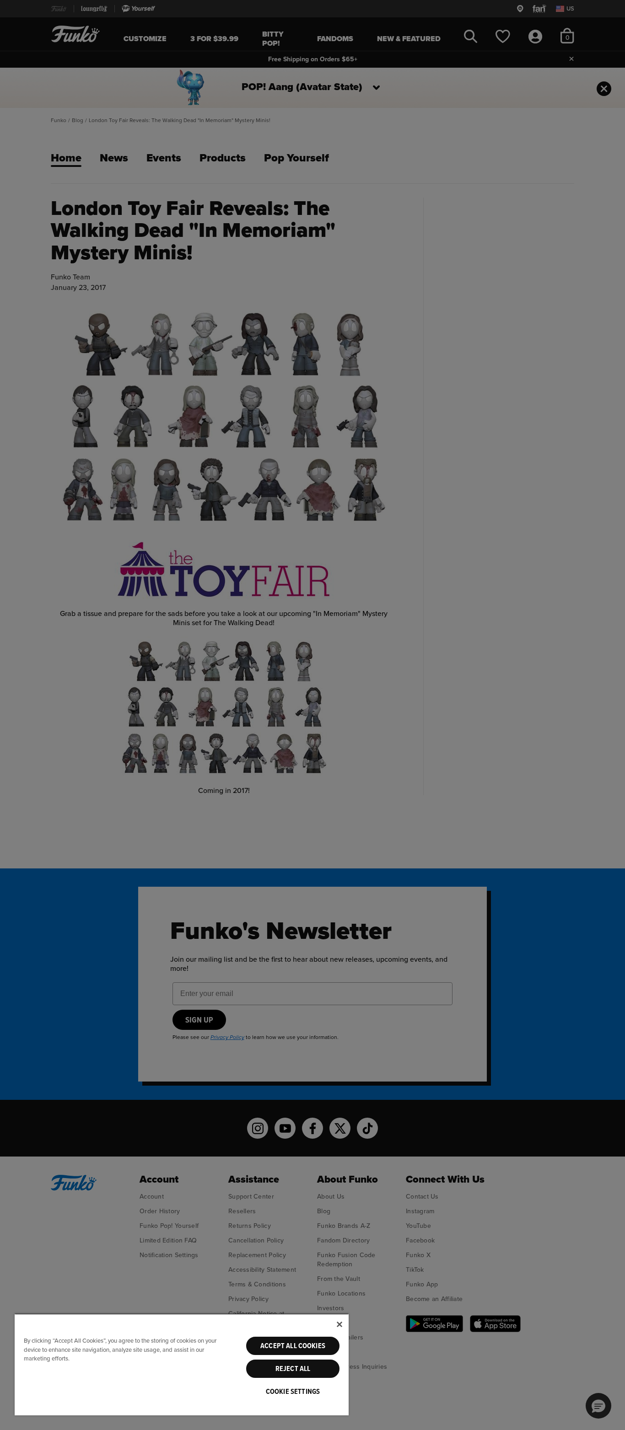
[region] (182, 1364)
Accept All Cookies (292, 1345)
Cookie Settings (293, 1391)
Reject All (293, 1368)
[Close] (339, 1324)
